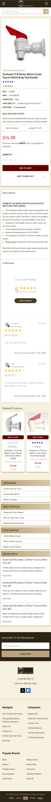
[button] (25, 176)
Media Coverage (10, 499)
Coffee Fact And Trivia (12, 735)
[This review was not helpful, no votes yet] (43, 352)
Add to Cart (13, 437)
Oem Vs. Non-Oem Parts (13, 517)
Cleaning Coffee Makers (13, 512)
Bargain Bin (33, 713)
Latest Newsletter (11, 494)
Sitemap (6, 740)
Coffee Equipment (36, 737)
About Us (6, 726)
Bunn (4, 759)
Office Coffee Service (12, 541)
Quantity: (7, 154)
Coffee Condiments (36, 732)
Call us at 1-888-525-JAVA (26, 683)
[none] (25, 43)
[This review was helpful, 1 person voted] (39, 396)
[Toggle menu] (3, 3)
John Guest (7, 778)
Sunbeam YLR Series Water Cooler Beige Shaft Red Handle (38, 453)
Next (47, 442)
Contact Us (7, 731)
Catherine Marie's (34, 773)
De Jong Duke (8, 773)
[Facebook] (28, 690)
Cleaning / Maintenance (38, 718)
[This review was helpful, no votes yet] (39, 352)
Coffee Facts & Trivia (12, 488)
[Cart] (47, 4)
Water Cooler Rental (12, 546)
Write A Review (25, 300)
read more (7, 575)
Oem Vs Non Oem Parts (12, 713)
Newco (5, 764)
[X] (22, 690)
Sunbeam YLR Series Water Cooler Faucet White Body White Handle (13, 454)
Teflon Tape (10, 241)
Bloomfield (31, 764)
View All (30, 778)
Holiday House (8, 769)
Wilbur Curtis (32, 759)
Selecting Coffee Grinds (13, 523)
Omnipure (31, 769)
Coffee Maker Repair (12, 536)
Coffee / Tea (33, 723)
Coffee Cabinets (35, 728)
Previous (3, 442)
